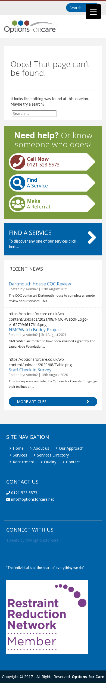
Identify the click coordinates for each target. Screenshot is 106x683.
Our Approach (71, 448)
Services (20, 455)
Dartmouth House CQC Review (40, 284)
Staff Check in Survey (30, 370)
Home (18, 448)
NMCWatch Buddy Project (35, 330)
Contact (73, 461)
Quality (50, 461)
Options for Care (88, 676)
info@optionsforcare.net (32, 499)
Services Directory (53, 455)
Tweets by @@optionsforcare (32, 540)
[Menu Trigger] (93, 11)
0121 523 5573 (23, 492)
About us (41, 448)
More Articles (31, 401)
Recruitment (23, 461)
